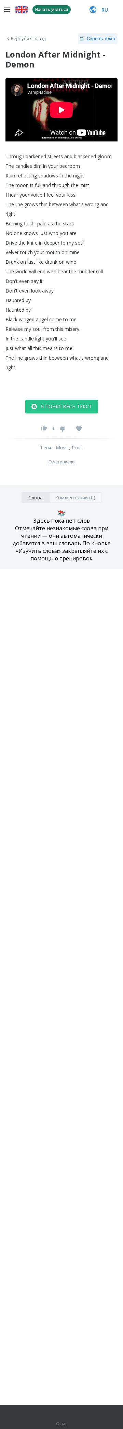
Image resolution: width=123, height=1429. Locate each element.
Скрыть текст (101, 38)
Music (62, 447)
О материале (61, 462)
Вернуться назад (28, 39)
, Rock (76, 447)
